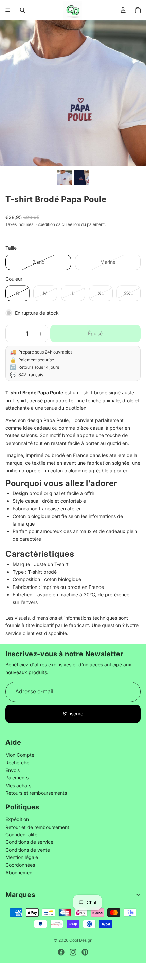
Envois (12, 770)
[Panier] (137, 10)
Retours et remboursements (36, 793)
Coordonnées (20, 865)
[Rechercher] (22, 10)
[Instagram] (73, 952)
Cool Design (80, 940)
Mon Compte (19, 755)
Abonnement (19, 872)
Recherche (17, 763)
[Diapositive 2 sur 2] (81, 177)
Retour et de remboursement (37, 827)
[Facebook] (61, 952)
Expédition (17, 819)
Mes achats (18, 785)
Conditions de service (29, 842)
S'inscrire (73, 713)
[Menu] (8, 10)
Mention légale (21, 857)
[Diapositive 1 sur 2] (64, 177)
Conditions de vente (27, 850)
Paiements (17, 778)
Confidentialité (21, 835)
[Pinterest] (85, 952)
